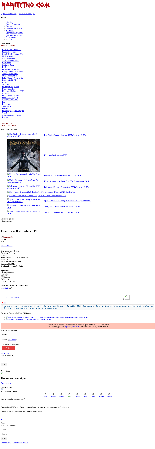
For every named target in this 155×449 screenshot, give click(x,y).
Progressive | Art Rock (10, 69)
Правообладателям (13, 24)
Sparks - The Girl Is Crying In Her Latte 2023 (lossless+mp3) (67, 201)
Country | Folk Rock (10, 100)
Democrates (6, 104)
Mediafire (5, 288)
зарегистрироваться (72, 327)
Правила (9, 26)
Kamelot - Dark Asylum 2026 (55, 155)
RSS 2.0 (9, 39)
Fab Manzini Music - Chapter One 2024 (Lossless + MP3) (66, 187)
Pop (3, 102)
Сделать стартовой (8, 14)
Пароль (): (9, 340)
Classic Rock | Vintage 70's (12, 54)
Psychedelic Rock (9, 52)
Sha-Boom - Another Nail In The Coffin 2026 (61, 212)
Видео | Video (7, 123)
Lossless (5, 108)
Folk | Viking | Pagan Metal (12, 78)
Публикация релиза (14, 28)
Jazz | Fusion (7, 84)
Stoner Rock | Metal (9, 76)
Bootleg (5, 117)
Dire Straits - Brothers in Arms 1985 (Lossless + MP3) (65, 135)
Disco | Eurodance (9, 89)
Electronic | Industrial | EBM (13, 91)
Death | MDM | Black (10, 87)
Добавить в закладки (26, 14)
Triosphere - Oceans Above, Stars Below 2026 (62, 206)
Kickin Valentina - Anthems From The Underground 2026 (66, 181)
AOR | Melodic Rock (10, 61)
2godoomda (8, 237)
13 (4, 303)
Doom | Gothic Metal (10, 80)
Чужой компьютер (12, 345)
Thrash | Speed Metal (10, 74)
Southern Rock (8, 65)
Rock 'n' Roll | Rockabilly (12, 50)
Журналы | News (9, 125)
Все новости (6, 383)
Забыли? (12, 340)
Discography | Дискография (13, 111)
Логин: (4, 335)
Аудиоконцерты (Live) (11, 115)
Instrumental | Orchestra (11, 95)
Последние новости (14, 35)
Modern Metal (7, 56)
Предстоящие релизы (14, 33)
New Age (6, 93)
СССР (4, 113)
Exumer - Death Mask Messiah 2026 (52, 196)
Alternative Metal (9, 58)
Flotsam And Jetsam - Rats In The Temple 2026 (62, 175)
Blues (4, 82)
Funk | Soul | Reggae (10, 98)
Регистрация (11, 37)
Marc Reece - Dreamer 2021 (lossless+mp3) (60, 192)
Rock (4, 67)
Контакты (10, 31)
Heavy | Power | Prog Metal (12, 71)
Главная (9, 22)
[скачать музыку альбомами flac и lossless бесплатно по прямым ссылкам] (25, 10)
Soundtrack (6, 106)
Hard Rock (6, 63)
